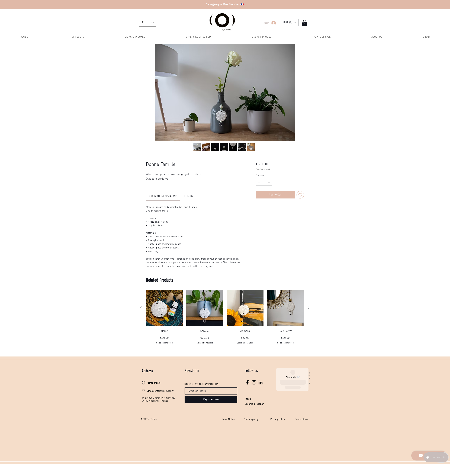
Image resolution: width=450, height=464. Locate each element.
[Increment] (269, 182)
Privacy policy (277, 419)
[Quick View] (164, 308)
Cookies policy (251, 419)
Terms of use (301, 419)
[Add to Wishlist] (300, 194)
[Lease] (143, 382)
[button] (289, 22)
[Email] (143, 390)
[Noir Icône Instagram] (254, 382)
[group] (225, 319)
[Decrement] (258, 182)
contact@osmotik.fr (163, 391)
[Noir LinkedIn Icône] (260, 382)
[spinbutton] (264, 182)
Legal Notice (228, 419)
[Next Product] (309, 308)
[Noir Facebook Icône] (247, 382)
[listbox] (289, 22)
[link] (163, 196)
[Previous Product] (141, 308)
